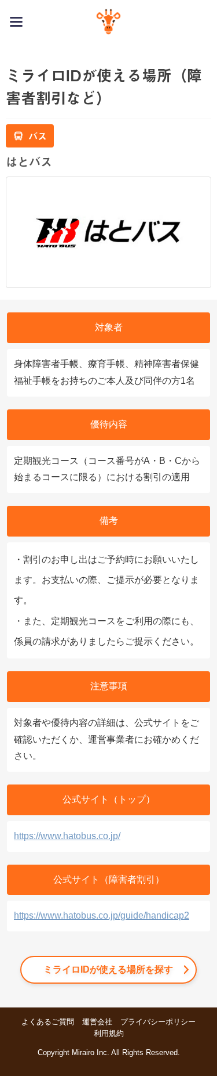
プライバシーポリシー (158, 1021)
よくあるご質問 (47, 1021)
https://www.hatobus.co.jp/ (67, 836)
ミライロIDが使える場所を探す (108, 969)
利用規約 (109, 1033)
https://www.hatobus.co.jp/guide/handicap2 (101, 915)
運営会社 (97, 1021)
